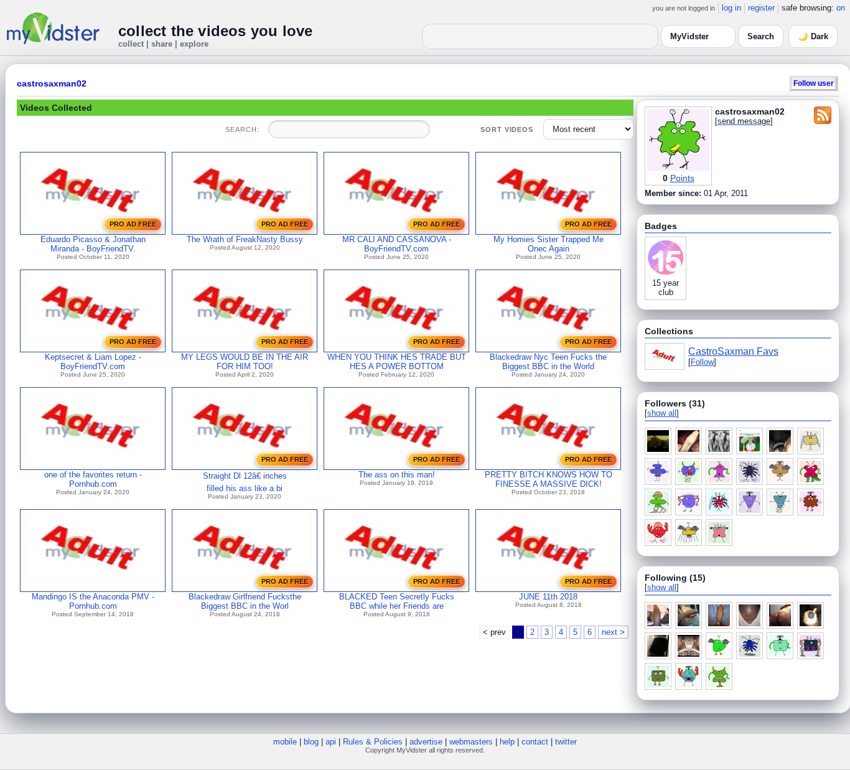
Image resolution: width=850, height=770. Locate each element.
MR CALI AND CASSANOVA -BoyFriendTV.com (396, 244)
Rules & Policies (373, 741)
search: (242, 129)
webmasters (471, 741)
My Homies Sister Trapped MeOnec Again (548, 244)
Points (682, 178)
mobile (285, 741)
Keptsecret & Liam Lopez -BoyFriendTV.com (93, 361)
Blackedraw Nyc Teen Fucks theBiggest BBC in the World (548, 361)
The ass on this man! (396, 474)
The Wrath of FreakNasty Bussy (245, 239)
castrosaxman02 (51, 83)
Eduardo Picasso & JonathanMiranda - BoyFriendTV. (93, 244)
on (840, 7)
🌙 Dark (813, 36)
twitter (566, 741)
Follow (702, 362)
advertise (425, 741)
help (507, 741)
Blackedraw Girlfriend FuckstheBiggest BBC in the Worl (245, 601)
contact (534, 741)
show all (661, 413)
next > (613, 632)
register (761, 7)
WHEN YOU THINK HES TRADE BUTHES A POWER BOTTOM (396, 361)
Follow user (813, 83)
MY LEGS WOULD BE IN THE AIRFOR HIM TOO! (244, 361)
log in (731, 7)
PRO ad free (133, 224)
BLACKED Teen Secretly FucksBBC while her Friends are (396, 601)
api (330, 741)
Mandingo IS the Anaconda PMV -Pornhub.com (93, 601)
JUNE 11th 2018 (548, 596)
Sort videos (506, 129)
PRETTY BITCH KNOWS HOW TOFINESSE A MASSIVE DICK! (548, 479)
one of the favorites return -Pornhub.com (93, 479)
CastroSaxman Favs (733, 351)
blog (311, 741)
